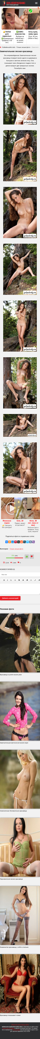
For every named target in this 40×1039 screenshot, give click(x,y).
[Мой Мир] (12, 542)
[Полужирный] (4, 580)
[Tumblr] (30, 542)
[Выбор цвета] (35, 580)
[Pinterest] (15, 542)
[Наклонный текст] (7, 580)
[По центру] (23, 580)
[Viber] (33, 542)
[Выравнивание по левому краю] (19, 580)
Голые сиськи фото (16, 549)
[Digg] (18, 542)
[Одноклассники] (9, 542)
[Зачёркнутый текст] (15, 580)
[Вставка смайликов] (31, 580)
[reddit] (21, 542)
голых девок (16, 1030)
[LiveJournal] (24, 542)
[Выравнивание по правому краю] (27, 580)
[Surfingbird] (27, 542)
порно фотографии (8, 1028)
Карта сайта (25, 1024)
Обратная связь (16, 1024)
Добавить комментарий (10, 598)
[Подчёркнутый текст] (11, 580)
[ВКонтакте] (6, 542)
